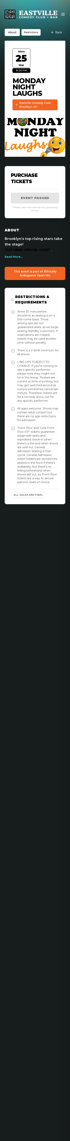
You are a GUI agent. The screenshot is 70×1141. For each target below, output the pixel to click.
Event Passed (35, 198)
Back (58, 32)
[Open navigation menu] (63, 14)
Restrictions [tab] (31, 32)
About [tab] (12, 32)
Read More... (14, 257)
